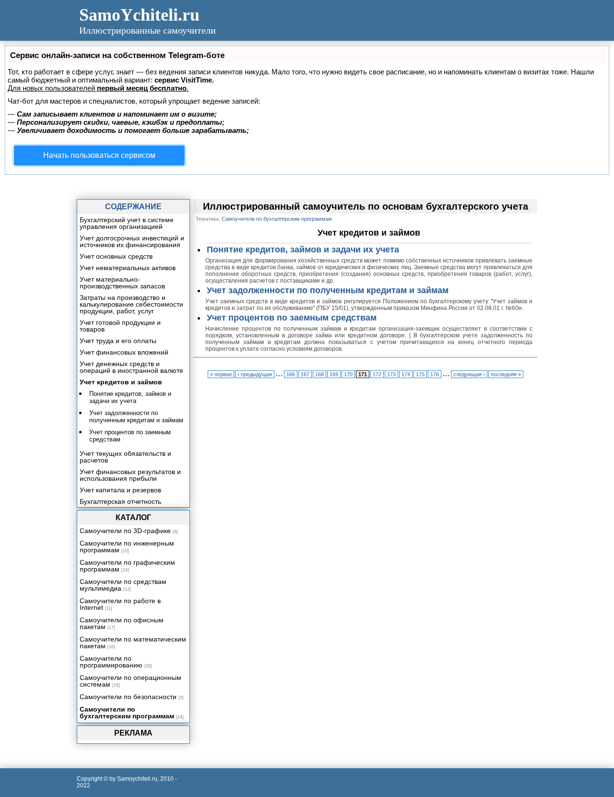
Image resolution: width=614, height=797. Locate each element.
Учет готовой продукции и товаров (120, 326)
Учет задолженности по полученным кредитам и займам (328, 290)
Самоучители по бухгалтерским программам (127, 712)
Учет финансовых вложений (124, 352)
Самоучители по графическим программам (127, 566)
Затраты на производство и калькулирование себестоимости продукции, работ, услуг (131, 304)
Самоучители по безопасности (128, 697)
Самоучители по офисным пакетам (122, 623)
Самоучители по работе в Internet (120, 604)
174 (405, 374)
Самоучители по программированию (111, 661)
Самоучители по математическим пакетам (133, 642)
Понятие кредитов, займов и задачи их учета (303, 249)
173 (391, 374)
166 (290, 374)
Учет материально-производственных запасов (122, 282)
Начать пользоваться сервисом (99, 155)
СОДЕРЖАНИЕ (133, 206)
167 (305, 374)
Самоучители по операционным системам (130, 681)
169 (334, 374)
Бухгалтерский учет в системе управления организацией (127, 223)
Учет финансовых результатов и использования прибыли (130, 475)
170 (348, 374)
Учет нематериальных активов (128, 268)
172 (377, 374)
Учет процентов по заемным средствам (292, 317)
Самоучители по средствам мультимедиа (123, 585)
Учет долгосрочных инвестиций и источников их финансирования (132, 241)
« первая (221, 374)
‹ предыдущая (254, 374)
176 (434, 374)
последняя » (506, 374)
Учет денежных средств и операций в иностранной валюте (131, 367)
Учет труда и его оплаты (118, 341)
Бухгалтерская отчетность (120, 501)
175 (420, 374)
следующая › (469, 374)
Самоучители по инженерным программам (127, 546)
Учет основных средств (116, 256)
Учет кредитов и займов (121, 382)
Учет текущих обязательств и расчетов (125, 457)
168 (319, 374)
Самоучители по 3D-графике (125, 531)
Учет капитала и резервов (120, 490)
